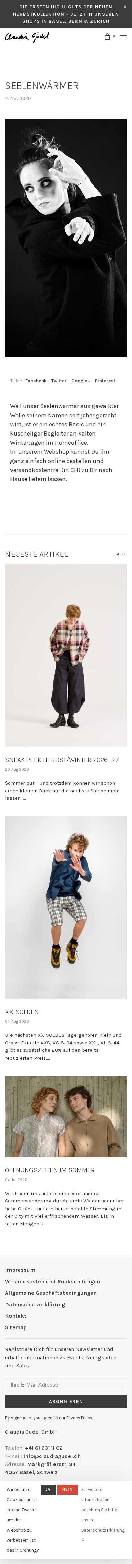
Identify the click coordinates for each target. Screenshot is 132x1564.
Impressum (20, 1270)
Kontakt (15, 1316)
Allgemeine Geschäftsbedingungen (51, 1293)
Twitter (59, 381)
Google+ (80, 381)
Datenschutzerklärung (35, 1304)
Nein (67, 1489)
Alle (122, 554)
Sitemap (16, 1327)
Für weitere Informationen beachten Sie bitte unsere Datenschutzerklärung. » (103, 1515)
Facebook (36, 381)
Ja (48, 1489)
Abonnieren (66, 1402)
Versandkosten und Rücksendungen (52, 1281)
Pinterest (105, 381)
